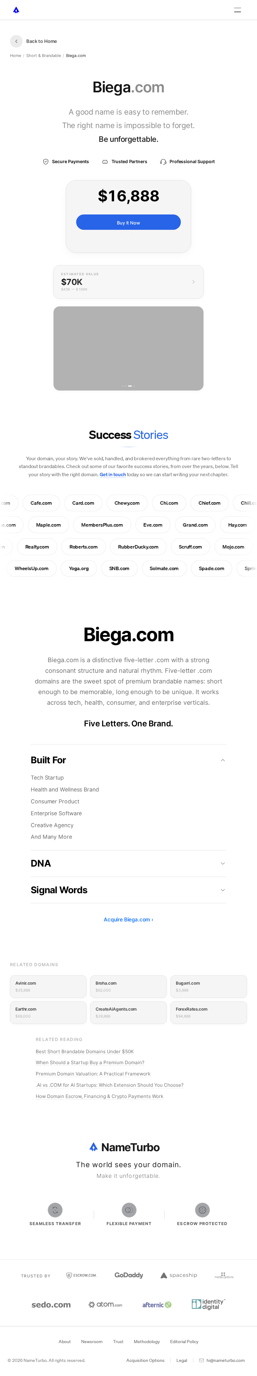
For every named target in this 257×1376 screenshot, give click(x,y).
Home (15, 55)
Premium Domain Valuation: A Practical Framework (93, 1074)
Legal (181, 1360)
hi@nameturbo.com (226, 1360)
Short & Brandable (43, 55)
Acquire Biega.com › (128, 919)
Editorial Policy (184, 1341)
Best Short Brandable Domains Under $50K (85, 1051)
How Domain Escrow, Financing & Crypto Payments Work (99, 1096)
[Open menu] (237, 10)
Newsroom (91, 1341)
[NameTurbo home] (16, 10)
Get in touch (113, 474)
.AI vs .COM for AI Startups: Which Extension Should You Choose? (110, 1085)
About (65, 1341)
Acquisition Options (145, 1360)
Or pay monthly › (128, 238)
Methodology (147, 1341)
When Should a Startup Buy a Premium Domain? (90, 1062)
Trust (118, 1341)
